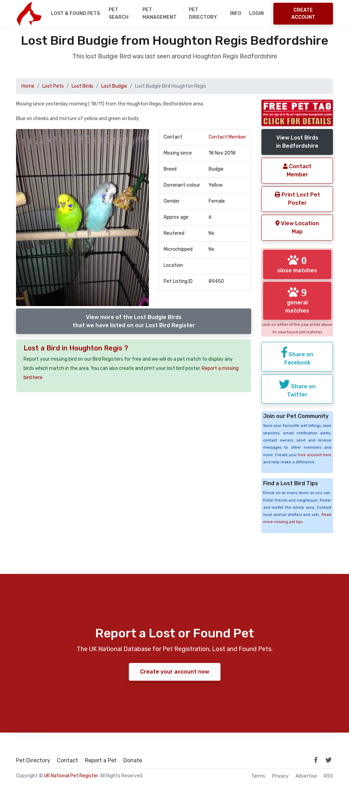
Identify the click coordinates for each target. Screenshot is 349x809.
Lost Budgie (114, 86)
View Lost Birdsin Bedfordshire (297, 141)
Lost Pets (53, 86)
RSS (328, 776)
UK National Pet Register (71, 776)
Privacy (280, 776)
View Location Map (299, 227)
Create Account (303, 13)
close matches (297, 264)
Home (27, 86)
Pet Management (159, 13)
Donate (132, 761)
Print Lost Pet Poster (300, 198)
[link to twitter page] (328, 759)
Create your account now (174, 671)
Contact (67, 761)
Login (256, 13)
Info (235, 13)
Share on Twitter (301, 390)
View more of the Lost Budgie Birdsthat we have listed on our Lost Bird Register (134, 321)
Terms (258, 776)
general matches (297, 300)
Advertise (306, 776)
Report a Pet (101, 761)
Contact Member (227, 137)
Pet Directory (203, 13)
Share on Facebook (298, 358)
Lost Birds (82, 86)
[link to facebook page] (315, 759)
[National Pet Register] (29, 13)
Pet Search (118, 13)
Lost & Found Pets (75, 13)
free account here (314, 455)
